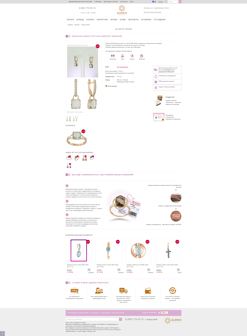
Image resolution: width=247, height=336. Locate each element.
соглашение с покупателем (78, 313)
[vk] (159, 313)
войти (131, 73)
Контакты (124, 1)
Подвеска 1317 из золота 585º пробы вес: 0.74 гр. (107, 265)
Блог (132, 1)
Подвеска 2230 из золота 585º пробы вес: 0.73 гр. (137, 265)
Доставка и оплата (111, 1)
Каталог (77, 24)
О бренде (97, 1)
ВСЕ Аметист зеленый (123, 29)
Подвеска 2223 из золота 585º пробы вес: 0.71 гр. (167, 265)
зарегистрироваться (120, 73)
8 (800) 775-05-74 (134, 319)
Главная (70, 24)
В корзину (89, 270)
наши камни (105, 313)
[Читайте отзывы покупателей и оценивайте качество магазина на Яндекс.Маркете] (164, 312)
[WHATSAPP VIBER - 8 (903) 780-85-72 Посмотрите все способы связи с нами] (154, 2)
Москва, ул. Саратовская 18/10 (156, 8)
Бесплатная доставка (152, 12)
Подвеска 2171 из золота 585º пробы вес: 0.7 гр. (78, 265)
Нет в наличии (112, 86)
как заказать (94, 313)
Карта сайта (69, 322)
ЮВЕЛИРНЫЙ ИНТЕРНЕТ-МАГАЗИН (80, 1)
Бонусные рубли (118, 313)
